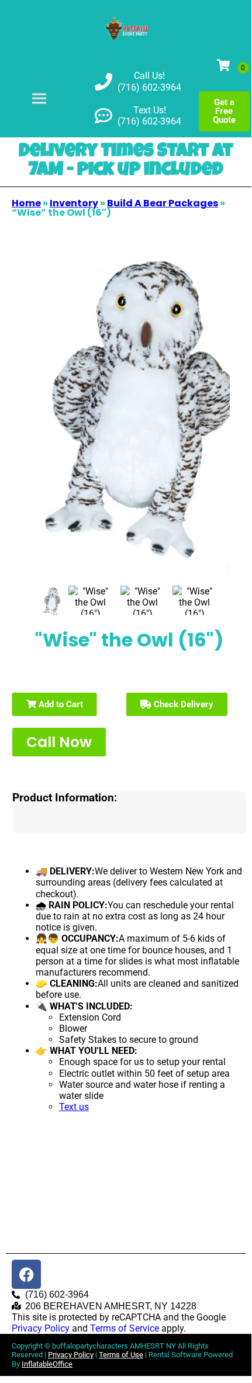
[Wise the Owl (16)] (51, 602)
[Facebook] (26, 1274)
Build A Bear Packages (162, 203)
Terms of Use (121, 1354)
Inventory (74, 203)
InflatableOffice (47, 1364)
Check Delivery (182, 704)
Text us (74, 1106)
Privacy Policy (41, 1328)
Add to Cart (59, 704)
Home (26, 203)
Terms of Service (124, 1328)
